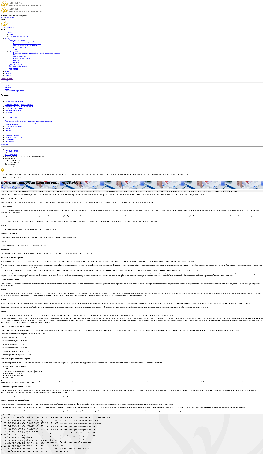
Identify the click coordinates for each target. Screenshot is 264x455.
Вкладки (16, 62)
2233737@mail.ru (11, 155)
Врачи (7, 71)
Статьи (11, 34)
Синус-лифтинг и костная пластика (25, 45)
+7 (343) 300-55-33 (7, 17)
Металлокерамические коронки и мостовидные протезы (33, 55)
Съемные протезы (19, 57)
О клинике (9, 33)
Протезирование (15, 51)
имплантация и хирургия (14, 101)
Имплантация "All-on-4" (21, 47)
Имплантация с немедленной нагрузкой (27, 42)
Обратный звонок (7, 79)
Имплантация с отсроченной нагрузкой (27, 44)
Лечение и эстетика (16, 64)
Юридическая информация (18, 36)
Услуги (7, 38)
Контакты (8, 75)
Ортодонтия (13, 68)
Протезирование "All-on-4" (22, 58)
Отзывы (8, 73)
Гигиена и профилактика (18, 66)
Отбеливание (13, 70)
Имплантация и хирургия (18, 40)
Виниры (16, 60)
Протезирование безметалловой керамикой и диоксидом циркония (36, 53)
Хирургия (16, 49)
